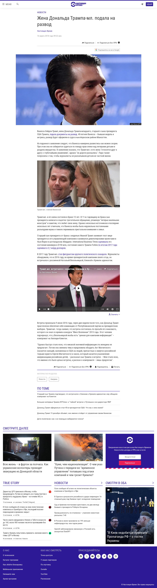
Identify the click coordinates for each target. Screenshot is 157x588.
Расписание (45, 579)
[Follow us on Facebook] (80, 556)
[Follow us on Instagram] (98, 556)
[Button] (88, 42)
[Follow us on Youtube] (92, 556)
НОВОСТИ (61, 483)
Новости (41, 12)
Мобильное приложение (13, 569)
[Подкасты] (115, 556)
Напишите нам (9, 574)
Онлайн (44, 569)
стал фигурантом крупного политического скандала (82, 254)
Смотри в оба (116, 483)
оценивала (103, 241)
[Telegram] (142, 4)
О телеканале (8, 555)
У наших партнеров (49, 560)
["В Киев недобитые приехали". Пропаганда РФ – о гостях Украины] (130, 515)
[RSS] (110, 556)
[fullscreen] (117, 309)
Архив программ (9, 579)
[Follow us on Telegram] (104, 556)
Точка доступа (47, 555)
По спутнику (46, 564)
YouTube (44, 574)
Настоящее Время (44, 31)
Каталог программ (10, 560)
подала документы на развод (63, 134)
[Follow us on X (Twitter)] (86, 556)
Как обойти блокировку (12, 564)
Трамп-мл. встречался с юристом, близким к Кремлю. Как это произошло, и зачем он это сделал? (91, 268)
